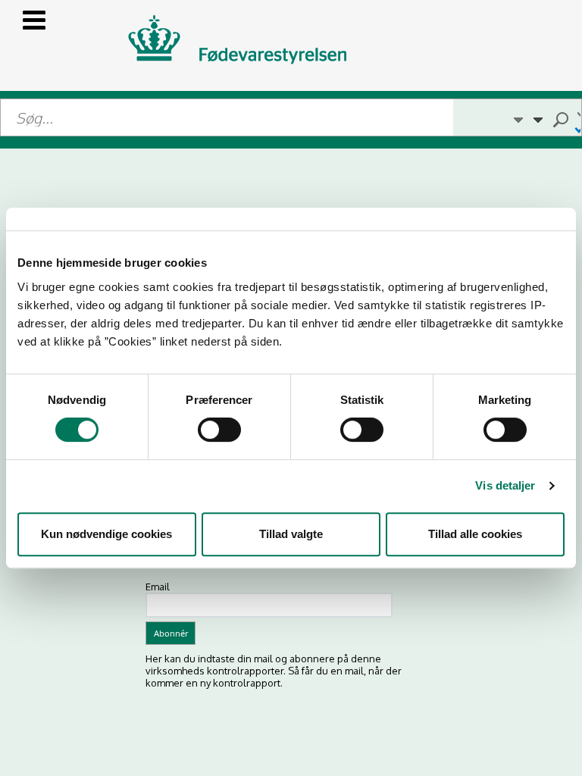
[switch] (219, 430)
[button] (517, 117)
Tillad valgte (291, 533)
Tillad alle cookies (475, 533)
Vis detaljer (505, 485)
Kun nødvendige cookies (106, 533)
